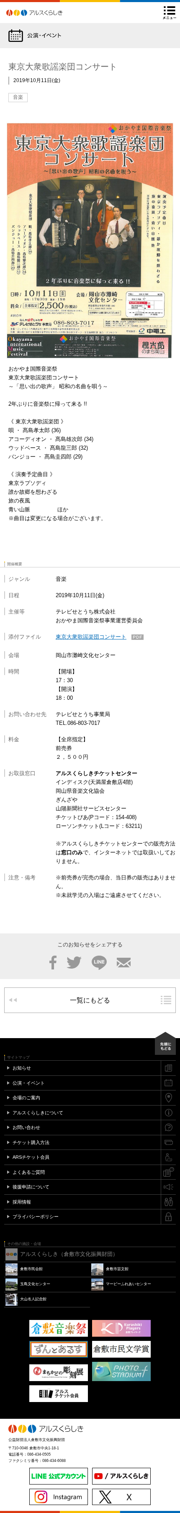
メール (124, 963)
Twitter (74, 963)
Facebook (53, 963)
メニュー (169, 12)
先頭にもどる (165, 1043)
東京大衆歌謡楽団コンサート (91, 637)
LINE (99, 963)
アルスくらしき (49, 12)
